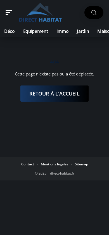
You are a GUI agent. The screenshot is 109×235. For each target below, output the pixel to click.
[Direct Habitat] (40, 12)
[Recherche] (94, 12)
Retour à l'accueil (54, 93)
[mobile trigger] (10, 12)
